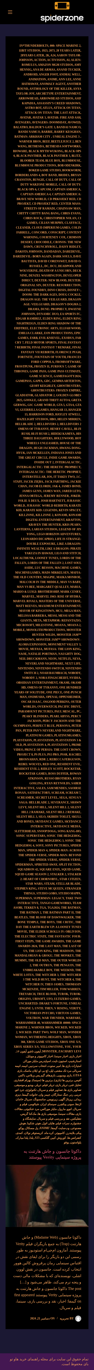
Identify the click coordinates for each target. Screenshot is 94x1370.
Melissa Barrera (32, 615)
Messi (52, 615)
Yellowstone (51, 1046)
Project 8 (25, 754)
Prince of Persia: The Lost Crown (53, 749)
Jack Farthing (57, 481)
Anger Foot (48, 74)
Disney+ (74, 290)
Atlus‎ (47, 108)
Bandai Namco (69, 127)
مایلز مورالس (48, 1109)
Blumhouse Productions (35, 165)
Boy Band (49, 175)
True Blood (46, 994)
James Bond (71, 486)
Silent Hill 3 (26, 816)
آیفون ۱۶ (21, 1051)
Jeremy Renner (56, 496)
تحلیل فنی (75, 1085)
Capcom (44, 189)
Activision (56, 60)
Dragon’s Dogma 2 (66, 304)
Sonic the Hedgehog (64, 836)
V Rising (61, 1008)
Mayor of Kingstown (36, 611)
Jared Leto (71, 491)
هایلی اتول (48, 1123)
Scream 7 (73, 792)
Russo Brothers (58, 778)
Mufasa (36, 649)
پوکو (21, 1128)
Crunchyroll (46, 246)
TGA (43, 907)
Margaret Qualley (52, 587)
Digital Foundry (32, 290)
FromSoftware (68, 362)
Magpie (49, 577)
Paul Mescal (64, 711)
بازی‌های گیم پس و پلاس (41, 1075)
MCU (59, 611)
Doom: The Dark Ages (39, 294)
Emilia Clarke (31, 333)
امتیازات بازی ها (71, 1066)
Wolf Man (58, 1032)
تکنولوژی (31, 1090)
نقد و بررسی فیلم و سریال (53, 1118)
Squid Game (71, 869)
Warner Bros (42, 1027)
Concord (39, 232)
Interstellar (34, 477)
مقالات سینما (66, 1113)
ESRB (34, 338)
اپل (51, 1070)
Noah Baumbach (53, 673)
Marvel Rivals (25, 601)
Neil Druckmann (33, 658)
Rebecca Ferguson (65, 759)
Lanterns (22, 529)
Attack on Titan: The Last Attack (53, 112)
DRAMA (33, 309)
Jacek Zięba (33, 481)
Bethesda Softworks (63, 146)
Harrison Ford (41, 414)
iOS (49, 477)
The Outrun (42, 965)
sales (41, 788)
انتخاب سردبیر (37, 1066)
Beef (46, 141)
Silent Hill (37, 807)
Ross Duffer (58, 773)
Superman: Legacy (49, 898)
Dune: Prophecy (54, 309)
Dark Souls (62, 256)
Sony (40, 845)
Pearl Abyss (60, 716)
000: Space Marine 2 (65, 45)
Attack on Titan (67, 108)
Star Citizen (70, 879)
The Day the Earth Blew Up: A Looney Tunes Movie (48, 927)
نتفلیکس (76, 1118)
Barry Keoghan (67, 132)
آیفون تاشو (34, 1051)
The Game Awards (49, 941)
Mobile (19, 630)
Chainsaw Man (68, 208)
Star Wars (34, 883)
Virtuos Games (68, 1013)
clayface (73, 223)
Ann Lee (65, 79)
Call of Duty (56, 179)
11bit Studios (29, 50)
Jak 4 (56, 486)
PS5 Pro (53, 754)
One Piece (54, 692)
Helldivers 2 (47, 424)
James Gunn (31, 491)
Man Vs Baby (70, 582)
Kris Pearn (71, 524)
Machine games (68, 567)
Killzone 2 (44, 515)
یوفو (66, 1142)
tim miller (49, 989)
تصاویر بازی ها (72, 1090)
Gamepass (24, 381)
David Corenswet (52, 261)
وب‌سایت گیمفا (60, 1128)
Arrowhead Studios (56, 98)
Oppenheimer (70, 697)
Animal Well (70, 74)
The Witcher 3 (47, 975)
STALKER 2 (58, 874)
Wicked (61, 1027)
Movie (24, 649)
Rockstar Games (33, 773)
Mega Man (72, 611)
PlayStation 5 (58, 745)
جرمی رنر (75, 1094)
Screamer (25, 797)
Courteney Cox (53, 237)
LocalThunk (23, 558)
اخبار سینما (61, 1056)
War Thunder (53, 1018)
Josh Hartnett (53, 500)
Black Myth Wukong (46, 151)
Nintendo (26, 668)
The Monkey (64, 955)
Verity (75, 1008)
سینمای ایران (48, 1104)
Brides (63, 175)
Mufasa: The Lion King (62, 649)
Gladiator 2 (45, 395)
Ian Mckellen (38, 453)
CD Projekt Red (45, 203)
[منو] (10, 12)
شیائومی (34, 1104)
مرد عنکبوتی (31, 1109)
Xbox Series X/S (26, 1046)
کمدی (19, 1133)
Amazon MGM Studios (55, 65)
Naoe (22, 654)
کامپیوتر (60, 1133)
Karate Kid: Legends (40, 510)
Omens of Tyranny (42, 687)
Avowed (74, 122)
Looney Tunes (46, 558)
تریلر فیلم (48, 1085)
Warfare (73, 1018)
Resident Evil (69, 764)
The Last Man (50, 946)
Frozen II (41, 366)
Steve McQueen (50, 888)
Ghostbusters (69, 386)
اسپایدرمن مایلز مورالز (37, 1061)
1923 (44, 50)
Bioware (20, 151)
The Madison (63, 951)
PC (79, 711)
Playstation (44, 740)
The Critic (65, 922)
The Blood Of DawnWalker (51, 917)
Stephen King (25, 888)
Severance (60, 802)
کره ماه (49, 1133)
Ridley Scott (52, 769)
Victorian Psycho (39, 1013)
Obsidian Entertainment (37, 682)
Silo (42, 816)
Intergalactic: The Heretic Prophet (50, 472)
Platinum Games (39, 735)
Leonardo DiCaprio (37, 539)
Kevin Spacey (70, 510)
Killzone (26, 515)
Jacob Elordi (39, 486)
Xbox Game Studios (42, 1042)
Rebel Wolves (29, 764)
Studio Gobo (46, 893)
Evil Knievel (49, 338)
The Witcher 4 (62, 979)
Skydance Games (49, 821)
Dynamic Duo (48, 314)
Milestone (44, 625)
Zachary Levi (69, 1051)
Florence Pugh (68, 352)
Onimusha (36, 697)
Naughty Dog (69, 654)
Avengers (23, 122)
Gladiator (24, 395)
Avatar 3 (39, 117)
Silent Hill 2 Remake (63, 812)
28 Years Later (68, 50)
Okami (64, 682)
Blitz (76, 155)
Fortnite (25, 357)
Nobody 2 (29, 678)
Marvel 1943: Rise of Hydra (58, 596)
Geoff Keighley (42, 386)
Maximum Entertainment (59, 606)
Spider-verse (70, 859)
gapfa (38, 381)
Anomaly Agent (52, 84)
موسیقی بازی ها (47, 1113)
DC (46, 266)
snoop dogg (46, 831)
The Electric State (30, 936)
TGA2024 (53, 907)
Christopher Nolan (60, 218)
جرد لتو (19, 1090)
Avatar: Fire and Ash (64, 117)
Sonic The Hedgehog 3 (46, 840)
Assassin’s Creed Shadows (59, 103)
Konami (61, 515)
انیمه (24, 1066)
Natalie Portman (42, 654)
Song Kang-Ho (69, 831)
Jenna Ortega (30, 496)
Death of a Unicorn (55, 270)
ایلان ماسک (30, 1070)
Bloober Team (32, 160)
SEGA (63, 797)
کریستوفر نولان (33, 1133)
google (30, 400)
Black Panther (28, 155)
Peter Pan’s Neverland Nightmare (52, 730)
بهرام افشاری (22, 1080)
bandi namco (29, 132)
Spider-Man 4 (37, 850)
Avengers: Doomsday (49, 122)
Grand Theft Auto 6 (54, 400)
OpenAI (51, 697)
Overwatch (47, 706)
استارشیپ (74, 1061)
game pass (38, 371)
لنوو (69, 1109)
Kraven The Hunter (45, 524)
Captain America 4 (35, 194)
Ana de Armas (44, 69)
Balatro (20, 127)
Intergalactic (68, 462)
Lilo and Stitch (67, 553)
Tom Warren (70, 989)
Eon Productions (58, 333)
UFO (50, 999)
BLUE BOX (52, 160)
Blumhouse (71, 160)
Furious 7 (58, 366)
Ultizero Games (67, 999)
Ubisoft (39, 999)
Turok (63, 994)
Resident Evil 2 (26, 769)
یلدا (32, 1137)
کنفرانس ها (74, 1137)
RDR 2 (43, 759)
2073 (52, 50)
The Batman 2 (30, 912)
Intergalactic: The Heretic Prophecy (49, 467)
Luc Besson (44, 567)
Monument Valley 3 (64, 644)
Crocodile (43, 242)
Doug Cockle (70, 294)
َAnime (44, 1128)
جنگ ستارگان (60, 1094)
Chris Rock (32, 218)
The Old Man (38, 960)
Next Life (73, 663)
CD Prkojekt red (61, 199)
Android (30, 74)
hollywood (64, 438)
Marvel (28, 596)
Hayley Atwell (68, 414)
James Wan (51, 491)
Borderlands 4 (27, 175)
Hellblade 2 (25, 424)
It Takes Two (64, 477)
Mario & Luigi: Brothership (36, 591)
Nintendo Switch (49, 668)
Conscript (56, 232)
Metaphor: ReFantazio (62, 620)
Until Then (44, 1008)
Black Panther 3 (56, 155)
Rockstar (72, 769)
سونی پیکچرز (66, 1104)
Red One (49, 764)
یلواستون (75, 1142)
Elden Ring (52, 318)
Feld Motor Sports (41, 342)
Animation (37, 79)
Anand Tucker (68, 69)
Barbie (47, 132)
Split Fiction (70, 864)
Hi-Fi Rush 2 (40, 433)
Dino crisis (56, 290)
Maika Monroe (68, 577)
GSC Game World (41, 405)
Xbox (67, 1037)
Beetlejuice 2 (62, 141)
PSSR (63, 754)
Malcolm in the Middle (39, 582)
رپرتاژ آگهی (66, 1099)
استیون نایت (59, 1061)
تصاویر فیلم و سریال (50, 1090)
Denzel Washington (45, 275)
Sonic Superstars (30, 836)
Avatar (25, 117)
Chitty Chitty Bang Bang (38, 213)
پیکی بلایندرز (73, 1133)
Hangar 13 (58, 410)
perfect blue (44, 725)
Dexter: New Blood (50, 280)
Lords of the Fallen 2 (46, 563)
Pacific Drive (69, 706)
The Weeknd (64, 970)
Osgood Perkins (56, 702)
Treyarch (27, 994)
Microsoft (25, 625)
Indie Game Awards (65, 457)
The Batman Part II (58, 912)
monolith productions (45, 630)
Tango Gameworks (55, 903)
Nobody (74, 673)
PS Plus (40, 754)
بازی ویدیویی (64, 1075)
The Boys (47, 922)
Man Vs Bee (26, 587)
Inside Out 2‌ (44, 462)
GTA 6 (70, 405)
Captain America (66, 189)
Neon (52, 658)
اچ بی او (43, 1070)
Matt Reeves (26, 606)
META (37, 620)
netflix (64, 658)
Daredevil (72, 251)
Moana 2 (74, 625)
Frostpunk (24, 366)
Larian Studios (44, 529)
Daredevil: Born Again (32, 256)
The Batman (71, 907)
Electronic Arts (44, 328)
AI (68, 60)
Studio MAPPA (69, 893)
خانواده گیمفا (30, 1094)
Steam (49, 883)
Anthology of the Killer (50, 88)
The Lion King (40, 951)
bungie (38, 179)
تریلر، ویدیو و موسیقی (28, 1085)
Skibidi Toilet (58, 816)
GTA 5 (61, 405)
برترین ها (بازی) (63, 1080)
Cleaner (23, 227)
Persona (63, 725)
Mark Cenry (70, 591)
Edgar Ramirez (28, 318)
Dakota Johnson (28, 251)
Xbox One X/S (70, 1042)
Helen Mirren (69, 419)
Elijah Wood (70, 328)
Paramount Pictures (35, 711)
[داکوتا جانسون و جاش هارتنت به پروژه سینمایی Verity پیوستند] (47, 1196)
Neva (77, 658)
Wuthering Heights (45, 1037)
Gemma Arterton (66, 381)
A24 (52, 55)
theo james (54, 984)
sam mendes (57, 788)
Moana (60, 625)
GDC (47, 381)
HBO (53, 419)
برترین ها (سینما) (42, 1080)
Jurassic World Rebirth (47, 505)
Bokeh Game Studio (45, 170)
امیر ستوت (54, 1066)
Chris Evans (71, 213)
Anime (52, 79)
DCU (53, 266)
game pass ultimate (64, 371)
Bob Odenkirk (69, 165)
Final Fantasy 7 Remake (51, 347)
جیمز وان (44, 1094)
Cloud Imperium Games (51, 227)
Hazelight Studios (32, 419)
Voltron (33, 1018)
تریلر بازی (61, 1085)
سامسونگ (40, 1099)
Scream (57, 792)
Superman (23, 898)
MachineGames (27, 572)
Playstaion (22, 740)
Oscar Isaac (31, 702)
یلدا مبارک (22, 1137)
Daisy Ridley (70, 246)
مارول (62, 1109)
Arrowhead (28, 98)
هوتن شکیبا (34, 1123)
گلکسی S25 (42, 1137)
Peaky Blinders (35, 716)
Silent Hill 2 (58, 807)
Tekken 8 (31, 907)
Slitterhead (25, 831)
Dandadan (52, 251)
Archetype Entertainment (58, 93)
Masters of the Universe (60, 601)
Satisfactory (38, 792)
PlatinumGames (67, 735)
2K (47, 55)
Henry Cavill (61, 429)
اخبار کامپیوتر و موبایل (40, 1056)
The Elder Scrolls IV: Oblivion (55, 931)
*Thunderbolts (35, 45)
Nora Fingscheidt (53, 678)
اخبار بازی (75, 1056)
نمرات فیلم (62, 1123)
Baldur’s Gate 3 (42, 127)
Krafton (73, 520)
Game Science (40, 376)
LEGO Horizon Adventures (59, 534)
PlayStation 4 (34, 745)
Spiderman (24, 864)
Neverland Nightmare (44, 663)
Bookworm (71, 170)
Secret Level (46, 797)
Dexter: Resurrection (62, 285)
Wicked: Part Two (33, 1032)
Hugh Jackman (46, 448)
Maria (75, 587)
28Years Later (32, 55)
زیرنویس (52, 1099)
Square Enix (50, 869)
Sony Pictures (57, 845)
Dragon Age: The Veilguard (43, 299)
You (68, 1046)
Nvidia (75, 678)
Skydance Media (67, 826)
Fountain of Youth (50, 357)
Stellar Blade (68, 883)
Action (40, 60)
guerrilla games (34, 410)
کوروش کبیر (58, 1137)
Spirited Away (45, 864)
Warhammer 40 (28, 1023)
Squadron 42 (28, 869)
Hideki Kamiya (63, 433)
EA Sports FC (70, 314)
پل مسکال (31, 1128)
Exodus (68, 338)
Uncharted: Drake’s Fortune (43, 1003)
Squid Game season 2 (32, 874)
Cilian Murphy (51, 223)
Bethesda (36, 146)
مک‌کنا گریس (28, 1113)
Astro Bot (33, 108)
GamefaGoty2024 (67, 376)
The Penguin (64, 965)
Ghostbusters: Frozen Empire (56, 390)
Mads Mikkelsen (55, 572)
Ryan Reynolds (57, 783)
